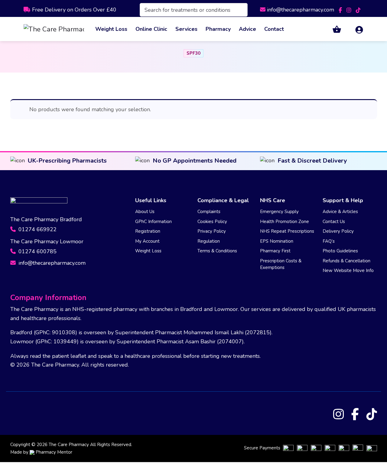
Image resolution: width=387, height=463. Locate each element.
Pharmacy (218, 29)
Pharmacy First (275, 251)
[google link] (358, 9)
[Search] (238, 9)
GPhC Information (153, 222)
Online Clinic (151, 29)
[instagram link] (349, 9)
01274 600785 (37, 251)
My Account (147, 241)
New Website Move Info (348, 270)
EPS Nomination (276, 241)
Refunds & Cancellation (346, 261)
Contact (274, 29)
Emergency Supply (279, 212)
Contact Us (334, 222)
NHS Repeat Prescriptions (287, 231)
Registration (147, 231)
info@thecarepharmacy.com (300, 9)
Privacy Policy (211, 231)
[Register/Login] (355, 29)
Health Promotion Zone (284, 222)
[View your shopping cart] (333, 29)
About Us (144, 212)
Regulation (208, 241)
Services (186, 29)
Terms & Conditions (217, 251)
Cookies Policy (212, 222)
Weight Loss (111, 29)
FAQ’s (329, 241)
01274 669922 (37, 229)
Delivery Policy (338, 231)
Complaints (208, 212)
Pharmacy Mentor (54, 452)
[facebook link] (341, 9)
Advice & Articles (340, 212)
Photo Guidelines (340, 251)
